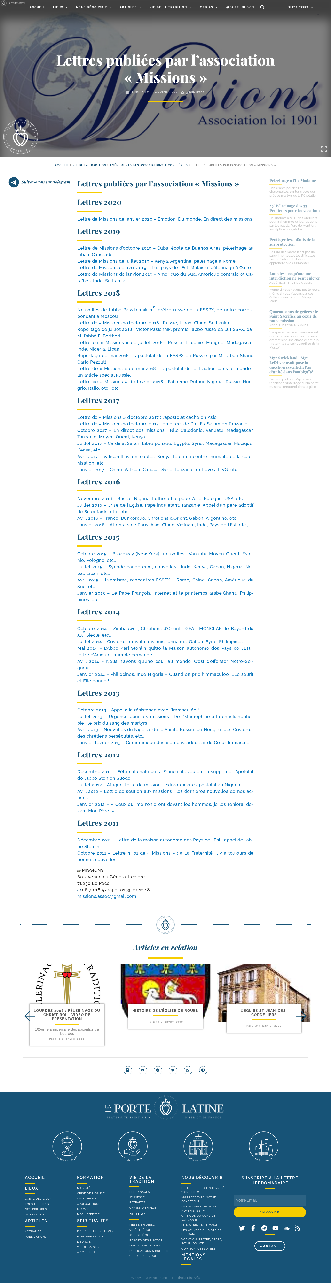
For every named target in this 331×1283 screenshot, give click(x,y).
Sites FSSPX (298, 7)
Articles (128, 7)
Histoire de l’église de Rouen (165, 1010)
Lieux (58, 7)
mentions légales (193, 1257)
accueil (62, 165)
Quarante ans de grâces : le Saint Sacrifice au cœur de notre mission (293, 316)
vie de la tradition (141, 1179)
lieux (31, 1188)
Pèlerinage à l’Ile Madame (292, 180)
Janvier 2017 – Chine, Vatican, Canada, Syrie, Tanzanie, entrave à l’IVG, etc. (157, 469)
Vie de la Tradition (168, 7)
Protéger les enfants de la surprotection (292, 242)
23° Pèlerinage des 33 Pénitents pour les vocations (294, 208)
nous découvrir (202, 1177)
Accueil (37, 7)
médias (138, 1214)
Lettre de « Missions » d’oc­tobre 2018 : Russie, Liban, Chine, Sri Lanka (153, 322)
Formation (90, 1177)
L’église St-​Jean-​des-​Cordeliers (264, 1012)
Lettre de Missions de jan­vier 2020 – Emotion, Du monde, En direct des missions (164, 218)
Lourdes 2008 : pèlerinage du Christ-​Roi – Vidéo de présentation (67, 1014)
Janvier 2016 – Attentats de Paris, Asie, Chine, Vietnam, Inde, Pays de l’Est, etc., (162, 524)
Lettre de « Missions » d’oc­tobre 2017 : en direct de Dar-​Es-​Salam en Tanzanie (162, 423)
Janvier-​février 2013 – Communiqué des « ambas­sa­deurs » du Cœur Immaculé (163, 742)
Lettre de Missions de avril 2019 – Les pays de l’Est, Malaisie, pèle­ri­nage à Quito (164, 267)
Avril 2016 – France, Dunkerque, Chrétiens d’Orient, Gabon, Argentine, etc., (158, 518)
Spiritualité (92, 1220)
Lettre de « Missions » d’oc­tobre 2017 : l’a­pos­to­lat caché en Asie (147, 417)
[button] (262, 7)
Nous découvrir (91, 7)
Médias (206, 7)
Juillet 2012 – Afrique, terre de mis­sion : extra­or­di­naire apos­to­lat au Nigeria (158, 784)
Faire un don (242, 7)
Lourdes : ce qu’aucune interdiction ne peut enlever (294, 276)
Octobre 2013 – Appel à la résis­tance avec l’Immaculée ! (138, 709)
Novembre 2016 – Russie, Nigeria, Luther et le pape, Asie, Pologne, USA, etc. (160, 498)
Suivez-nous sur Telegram (46, 181)
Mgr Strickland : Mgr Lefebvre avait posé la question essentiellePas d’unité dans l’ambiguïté (291, 364)
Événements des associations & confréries (149, 165)
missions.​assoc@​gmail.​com (106, 896)
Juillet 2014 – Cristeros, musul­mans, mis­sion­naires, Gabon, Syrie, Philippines (160, 641)
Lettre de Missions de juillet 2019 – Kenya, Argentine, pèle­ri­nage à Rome (156, 261)
